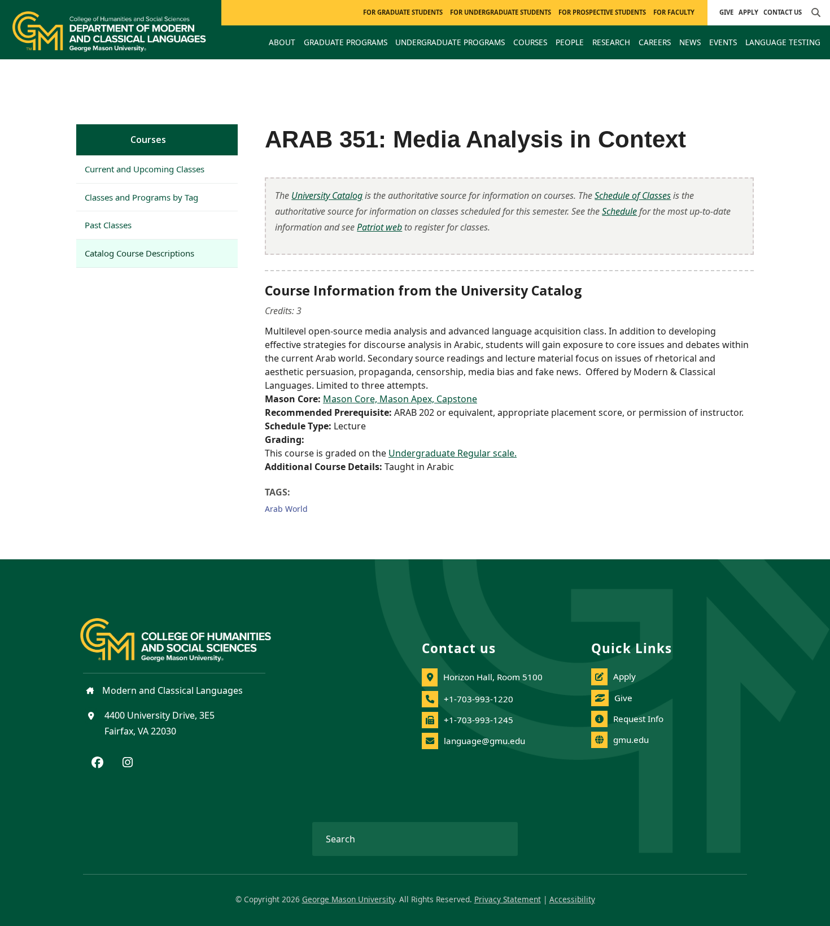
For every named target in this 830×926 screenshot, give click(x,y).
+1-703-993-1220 (478, 699)
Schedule (619, 211)
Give (726, 12)
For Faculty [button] (673, 12)
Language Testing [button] (782, 42)
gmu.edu (631, 739)
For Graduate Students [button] (403, 12)
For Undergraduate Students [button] (500, 12)
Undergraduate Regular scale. (452, 453)
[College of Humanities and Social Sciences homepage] (187, 633)
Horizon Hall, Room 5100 (493, 676)
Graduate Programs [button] (345, 42)
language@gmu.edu (484, 740)
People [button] (570, 42)
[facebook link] (97, 763)
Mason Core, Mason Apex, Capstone (400, 399)
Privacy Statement (507, 899)
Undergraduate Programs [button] (450, 42)
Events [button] (723, 42)
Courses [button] (530, 42)
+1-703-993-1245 (478, 719)
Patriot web (379, 227)
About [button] (282, 42)
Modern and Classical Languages (171, 690)
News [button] (690, 42)
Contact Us (782, 12)
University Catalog (326, 195)
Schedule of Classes (633, 195)
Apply (748, 12)
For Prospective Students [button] (602, 12)
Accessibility (572, 899)
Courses (148, 139)
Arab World (286, 508)
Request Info (638, 718)
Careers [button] (655, 42)
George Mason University (348, 899)
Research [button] (611, 42)
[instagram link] (127, 763)
